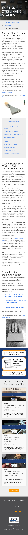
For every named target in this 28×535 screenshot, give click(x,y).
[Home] (3, 25)
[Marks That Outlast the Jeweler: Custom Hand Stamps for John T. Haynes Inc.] (14, 427)
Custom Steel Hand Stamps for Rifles (15, 307)
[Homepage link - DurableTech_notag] (14, 522)
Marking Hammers (7, 92)
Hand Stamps (7, 25)
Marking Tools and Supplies (11, 22)
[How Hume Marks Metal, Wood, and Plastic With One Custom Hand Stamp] (14, 461)
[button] (8, 512)
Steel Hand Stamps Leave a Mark (14, 305)
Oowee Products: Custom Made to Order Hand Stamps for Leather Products (14, 296)
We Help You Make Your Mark (13, 500)
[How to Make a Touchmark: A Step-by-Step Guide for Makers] (14, 394)
